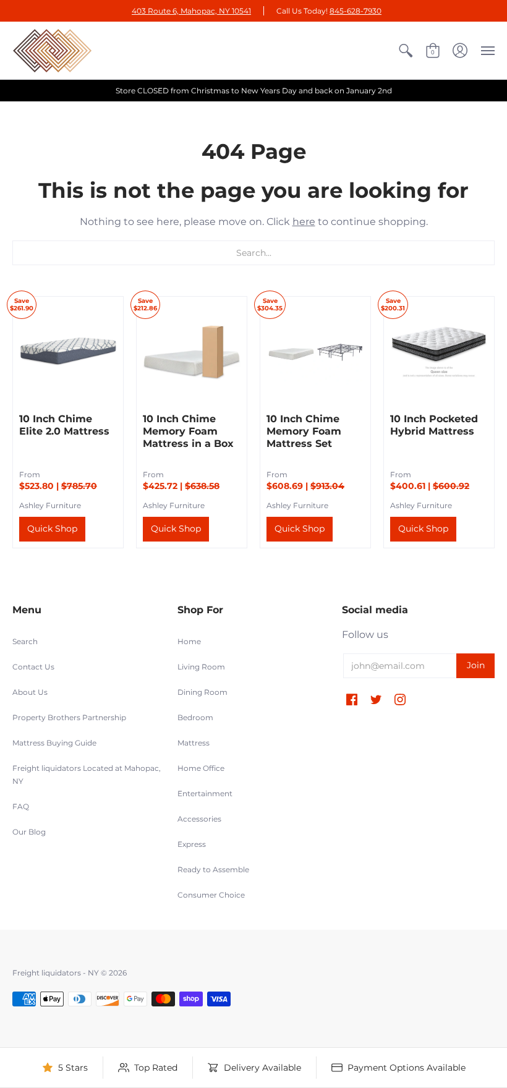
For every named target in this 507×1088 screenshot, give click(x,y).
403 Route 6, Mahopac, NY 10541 (191, 10)
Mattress (193, 742)
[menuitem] (405, 50)
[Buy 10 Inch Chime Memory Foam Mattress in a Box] (192, 352)
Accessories (199, 818)
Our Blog (29, 831)
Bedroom (195, 717)
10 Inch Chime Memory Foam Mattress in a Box (188, 431)
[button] (405, 50)
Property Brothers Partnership (69, 717)
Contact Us (33, 666)
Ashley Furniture (50, 505)
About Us (30, 692)
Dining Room (202, 692)
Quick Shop (52, 528)
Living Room (201, 666)
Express (191, 844)
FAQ (20, 806)
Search (25, 641)
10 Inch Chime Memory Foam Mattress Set (303, 431)
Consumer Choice (211, 894)
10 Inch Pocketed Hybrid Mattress (434, 425)
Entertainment (204, 793)
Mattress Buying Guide (54, 742)
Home (189, 641)
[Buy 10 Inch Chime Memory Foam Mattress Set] (315, 352)
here (303, 221)
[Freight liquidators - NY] (52, 50)
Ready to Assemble (213, 869)
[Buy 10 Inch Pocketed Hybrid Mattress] (439, 352)
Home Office (200, 768)
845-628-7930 (355, 10)
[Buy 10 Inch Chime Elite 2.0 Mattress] (68, 352)
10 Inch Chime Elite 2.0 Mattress (64, 425)
